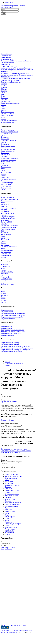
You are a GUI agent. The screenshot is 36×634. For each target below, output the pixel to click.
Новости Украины (7, 115)
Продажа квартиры (7, 310)
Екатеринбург (5, 266)
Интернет (4, 99)
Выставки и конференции (9, 132)
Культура (4, 91)
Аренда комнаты (6, 328)
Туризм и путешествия (8, 160)
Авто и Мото (5, 139)
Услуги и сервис (6, 184)
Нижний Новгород (7, 272)
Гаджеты (4, 108)
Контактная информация (9, 632)
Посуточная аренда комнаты (10, 344)
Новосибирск (5, 273)
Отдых (3, 96)
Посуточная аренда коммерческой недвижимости (17, 348)
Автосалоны (14, 75)
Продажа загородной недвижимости (13, 313)
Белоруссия (4, 295)
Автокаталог (28, 75)
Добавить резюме (13, 80)
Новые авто (25, 73)
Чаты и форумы (6, 172)
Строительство (6, 186)
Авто (2, 94)
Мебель (3, 190)
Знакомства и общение (8, 140)
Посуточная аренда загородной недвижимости (16, 346)
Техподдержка (5, 630)
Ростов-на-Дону (6, 277)
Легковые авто (5, 73)
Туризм (3, 119)
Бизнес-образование (7, 122)
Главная (7, 362)
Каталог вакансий (7, 78)
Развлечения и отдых (8, 161)
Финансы (4, 87)
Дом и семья (5, 137)
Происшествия (5, 101)
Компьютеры (5, 144)
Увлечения (4, 165)
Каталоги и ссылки (7, 133)
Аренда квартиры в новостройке (11, 333)
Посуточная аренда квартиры (10, 342)
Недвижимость (6, 188)
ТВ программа (19, 68)
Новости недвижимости (9, 120)
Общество (4, 89)
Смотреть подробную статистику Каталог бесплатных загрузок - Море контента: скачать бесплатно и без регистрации (16, 450)
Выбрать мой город (7, 284)
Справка (3, 174)
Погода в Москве (6, 549)
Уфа (2, 282)
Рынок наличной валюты (23, 61)
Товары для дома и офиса (9, 179)
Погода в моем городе (8, 547)
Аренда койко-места (7, 335)
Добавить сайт (9, 2)
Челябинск (4, 265)
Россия (3, 291)
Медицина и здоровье (8, 149)
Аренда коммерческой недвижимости (13, 331)
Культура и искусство (8, 146)
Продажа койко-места (8, 318)
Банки (3, 181)
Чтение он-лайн (6, 167)
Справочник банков (7, 63)
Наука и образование (7, 151)
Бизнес (3, 85)
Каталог (3, 420)
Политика (4, 84)
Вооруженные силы (7, 112)
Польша (3, 302)
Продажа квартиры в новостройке (12, 317)
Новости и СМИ (6, 154)
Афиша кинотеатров (7, 68)
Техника (3, 105)
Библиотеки (5, 153)
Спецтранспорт (16, 73)
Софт (2, 106)
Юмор (3, 168)
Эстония (3, 300)
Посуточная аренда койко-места (11, 351)
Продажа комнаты (7, 311)
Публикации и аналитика (9, 158)
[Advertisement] (18, 34)
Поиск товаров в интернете (24, 70)
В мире (3, 117)
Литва (3, 297)
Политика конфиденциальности (22, 630)
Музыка (3, 147)
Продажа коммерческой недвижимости (13, 315)
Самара (3, 280)
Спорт (3, 92)
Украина (3, 293)
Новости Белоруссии (7, 113)
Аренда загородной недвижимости (12, 330)
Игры (2, 163)
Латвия (3, 298)
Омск (2, 275)
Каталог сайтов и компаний (14, 363)
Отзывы (21, 75)
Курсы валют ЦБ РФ (7, 61)
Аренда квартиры (6, 326)
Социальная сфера (7, 182)
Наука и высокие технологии (10, 103)
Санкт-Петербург (6, 279)
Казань (3, 268)
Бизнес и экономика (7, 130)
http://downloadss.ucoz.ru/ (9, 402)
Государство (5, 177)
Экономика (4, 98)
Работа (3, 135)
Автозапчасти (5, 75)
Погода (3, 175)
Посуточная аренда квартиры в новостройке (15, 350)
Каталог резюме (18, 78)
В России (4, 110)
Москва (3, 270)
